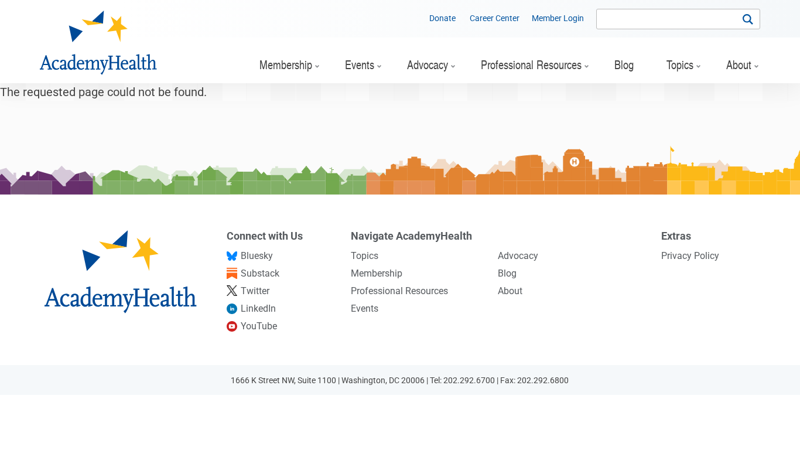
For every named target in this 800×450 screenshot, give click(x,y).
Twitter (255, 290)
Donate (442, 18)
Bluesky (257, 255)
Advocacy (518, 255)
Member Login (558, 18)
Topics (364, 255)
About (510, 290)
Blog (507, 273)
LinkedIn (258, 308)
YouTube (259, 326)
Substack (260, 273)
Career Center (494, 18)
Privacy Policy (690, 255)
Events (364, 308)
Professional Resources (399, 290)
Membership (376, 273)
